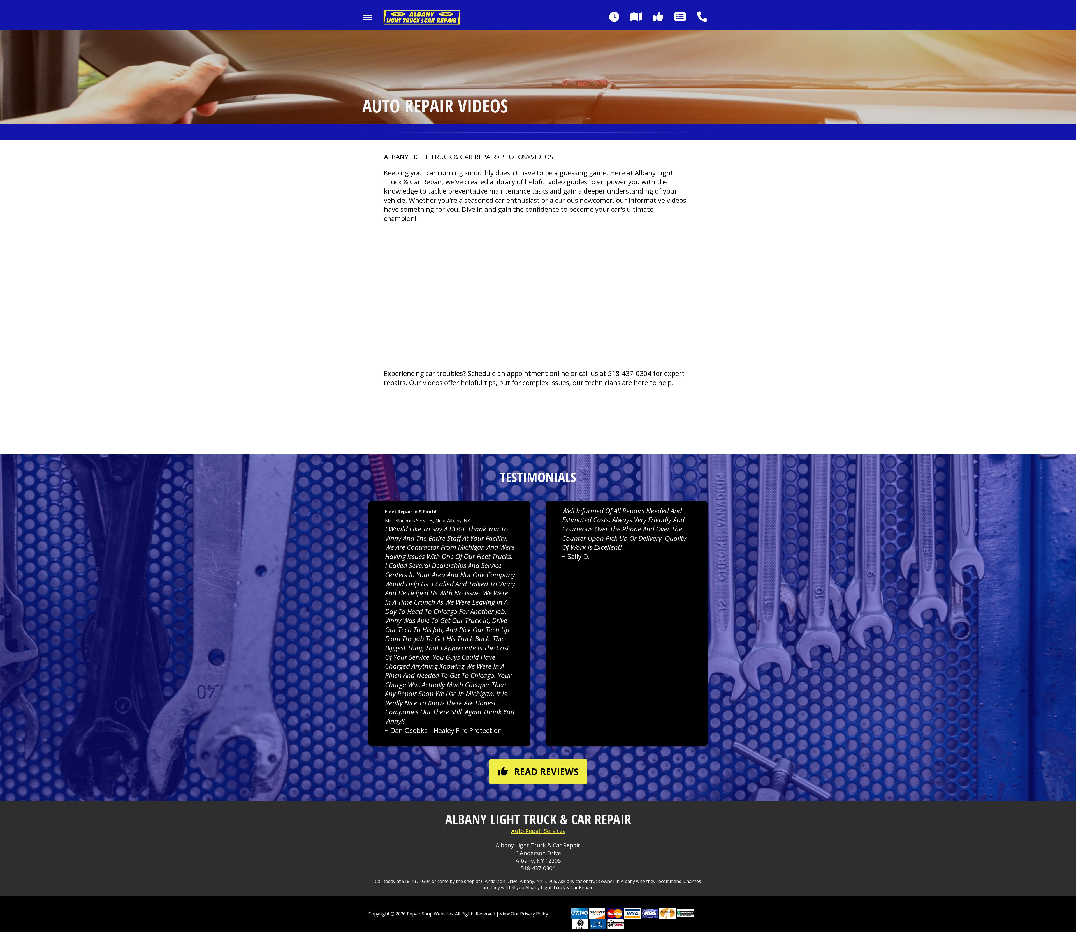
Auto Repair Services (538, 831)
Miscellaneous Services (409, 520)
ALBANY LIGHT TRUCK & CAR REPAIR (440, 156)
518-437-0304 (629, 373)
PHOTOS (513, 156)
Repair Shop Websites (429, 914)
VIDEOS (542, 156)
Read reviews (546, 771)
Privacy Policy (534, 914)
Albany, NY (458, 520)
